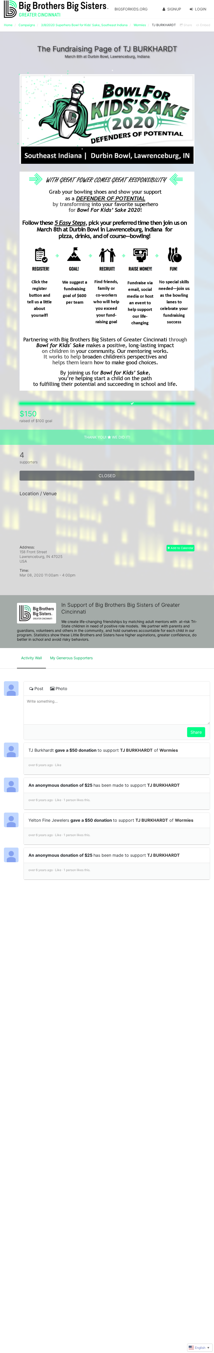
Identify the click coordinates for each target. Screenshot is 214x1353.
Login (200, 9)
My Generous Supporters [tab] (71, 658)
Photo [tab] (61, 688)
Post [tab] (38, 688)
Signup (174, 9)
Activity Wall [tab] (31, 658)
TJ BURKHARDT (136, 750)
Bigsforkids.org (131, 9)
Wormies (168, 750)
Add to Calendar (181, 548)
